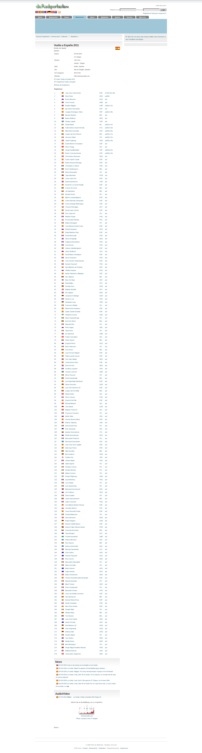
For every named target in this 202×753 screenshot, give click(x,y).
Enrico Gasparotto (71, 587)
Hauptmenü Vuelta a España (65, 82)
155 (55, 581)
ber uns (142, 17)
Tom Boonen (69, 616)
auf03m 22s (109, 153)
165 (55, 612)
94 (55, 387)
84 (55, 356)
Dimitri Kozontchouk (71, 435)
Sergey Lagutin (69, 121)
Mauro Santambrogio (71, 318)
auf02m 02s (109, 131)
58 (55, 273)
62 (55, 286)
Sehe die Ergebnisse (63, 85)
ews (92, 17)
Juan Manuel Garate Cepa (73, 226)
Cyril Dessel (68, 245)
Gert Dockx (68, 350)
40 (55, 216)
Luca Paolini (68, 483)
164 (55, 609)
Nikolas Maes (69, 612)
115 (55, 454)
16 (55, 140)
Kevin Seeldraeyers (71, 169)
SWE (101, 372)
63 (55, 289)
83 (55, 353)
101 (55, 410)
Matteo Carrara (69, 473)
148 (55, 559)
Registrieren (147, 13)
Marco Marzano (70, 346)
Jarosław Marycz (70, 508)
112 (55, 445)
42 (55, 223)
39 (55, 213)
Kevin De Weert (70, 321)
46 (55, 235)
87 (55, 365)
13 (55, 131)
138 (55, 527)
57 (55, 270)
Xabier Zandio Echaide (72, 311)
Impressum (124, 748)
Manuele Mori (69, 324)
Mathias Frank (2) (70, 410)
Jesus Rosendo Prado (72, 511)
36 (55, 204)
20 (55, 153)
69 (55, 308)
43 (55, 226)
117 (55, 460)
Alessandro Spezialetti (72, 562)
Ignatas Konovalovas (71, 432)
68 (55, 305)
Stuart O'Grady (69, 622)
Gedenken (102, 748)
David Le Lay (69, 299)
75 (55, 327)
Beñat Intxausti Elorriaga (72, 162)
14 (55, 134)
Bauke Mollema (69, 118)
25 (55, 169)
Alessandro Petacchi (71, 438)
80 (55, 343)
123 (55, 479)
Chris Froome (69, 102)
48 (55, 242)
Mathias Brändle (70, 289)
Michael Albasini (70, 403)
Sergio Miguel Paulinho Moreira (75, 647)
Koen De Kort (69, 365)
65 (55, 296)
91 (55, 378)
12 (55, 128)
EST (100, 429)
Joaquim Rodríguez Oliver (73, 112)
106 (55, 426)
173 (55, 638)
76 (55, 330)
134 (55, 514)
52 (55, 254)
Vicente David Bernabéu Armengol (76, 578)
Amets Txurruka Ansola (72, 153)
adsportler (53, 17)
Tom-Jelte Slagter (70, 359)
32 (55, 191)
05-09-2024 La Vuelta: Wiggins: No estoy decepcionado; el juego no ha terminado (86, 671)
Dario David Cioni (70, 426)
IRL (100, 124)
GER (101, 286)
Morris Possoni (69, 375)
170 (55, 628)
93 (55, 384)
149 (55, 562)
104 (55, 419)
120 (55, 470)
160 (55, 597)
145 (55, 549)
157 (55, 587)
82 (55, 350)
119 (55, 467)
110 (55, 438)
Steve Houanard (70, 258)
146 (55, 552)
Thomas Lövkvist (70, 372)
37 (55, 207)
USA (101, 422)
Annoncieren (93, 748)
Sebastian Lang (70, 302)
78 (55, 337)
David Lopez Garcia (71, 210)
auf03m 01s (109, 150)
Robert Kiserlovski (71, 181)
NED (101, 96)
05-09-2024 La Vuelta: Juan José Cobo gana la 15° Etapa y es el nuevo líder (84, 680)
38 (55, 210)
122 (55, 476)
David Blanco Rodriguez (72, 254)
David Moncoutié (70, 235)
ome (40, 17)
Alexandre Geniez (70, 590)
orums (129, 17)
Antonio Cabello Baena (72, 524)
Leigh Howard (69, 571)
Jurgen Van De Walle (71, 391)
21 (55, 156)
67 (55, 302)
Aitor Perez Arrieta (70, 606)
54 (55, 261)
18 (55, 147)
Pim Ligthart (68, 292)
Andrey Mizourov (70, 540)
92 (55, 381)
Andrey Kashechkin (71, 546)
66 (55, 299)
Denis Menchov (70, 99)
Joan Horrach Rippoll (71, 353)
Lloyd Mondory (69, 479)
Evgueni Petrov (69, 343)
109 (55, 435)
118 (55, 464)
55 (55, 264)
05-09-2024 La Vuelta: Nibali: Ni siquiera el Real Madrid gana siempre (82, 668)
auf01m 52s (109, 128)
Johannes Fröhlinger (71, 296)
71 (55, 315)
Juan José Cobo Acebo (72, 93)
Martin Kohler (69, 394)
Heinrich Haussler (70, 555)
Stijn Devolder (69, 451)
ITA (100, 137)
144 (55, 546)
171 (55, 632)
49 (55, 245)
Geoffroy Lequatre (71, 368)
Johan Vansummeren (71, 498)
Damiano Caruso (70, 467)
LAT (100, 549)
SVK (100, 327)
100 (55, 406)
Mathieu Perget (69, 216)
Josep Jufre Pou (70, 178)
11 (55, 124)
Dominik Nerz (69, 286)
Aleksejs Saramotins (71, 549)
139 (55, 530)
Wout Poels (68, 96)
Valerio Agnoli (69, 464)
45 (55, 232)
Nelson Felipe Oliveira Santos (74, 527)
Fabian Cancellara (70, 337)
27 (55, 175)
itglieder (104, 17)
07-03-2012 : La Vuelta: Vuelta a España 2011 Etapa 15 (80, 697)
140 (55, 533)
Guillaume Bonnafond (71, 242)
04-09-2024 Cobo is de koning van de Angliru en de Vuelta (78, 665)
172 (55, 635)
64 (55, 292)
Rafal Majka (68, 283)
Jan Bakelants (69, 191)
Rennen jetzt (55, 36)
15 (55, 137)
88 (55, 368)
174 (55, 641)
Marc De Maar (69, 280)
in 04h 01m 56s (110, 93)
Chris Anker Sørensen (72, 156)
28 (55, 178)
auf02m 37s (109, 137)
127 (55, 492)
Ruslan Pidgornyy (70, 476)
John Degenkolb (70, 628)
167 (55, 619)
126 (55, 489)
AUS (101, 552)
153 (55, 574)
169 (55, 625)
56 (55, 267)
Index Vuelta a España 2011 (65, 79)
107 (55, 429)
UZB (101, 121)
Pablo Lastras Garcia (71, 356)
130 (55, 502)
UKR (101, 315)
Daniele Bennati (70, 470)
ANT (101, 280)
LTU (100, 432)
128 (55, 495)
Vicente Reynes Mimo (72, 419)
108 (55, 432)
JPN (100, 457)
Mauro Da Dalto (70, 565)
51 (55, 251)
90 (55, 375)
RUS (101, 99)
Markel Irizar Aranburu (72, 308)
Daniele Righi (69, 609)
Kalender (64, 36)
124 (55, 483)
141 (55, 536)
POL (101, 220)
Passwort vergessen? (159, 13)
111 (55, 441)
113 (55, 448)
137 (55, 524)
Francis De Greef (70, 188)
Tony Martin (68, 406)
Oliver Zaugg (69, 147)
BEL (100, 115)
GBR (101, 102)
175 (55, 644)
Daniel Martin (69, 124)
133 (55, 511)
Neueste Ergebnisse (43, 36)
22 (55, 159)
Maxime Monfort (70, 115)
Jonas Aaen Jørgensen (72, 654)
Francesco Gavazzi (71, 413)
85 (55, 359)
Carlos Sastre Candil (71, 159)
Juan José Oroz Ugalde (72, 445)
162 (55, 603)
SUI (100, 147)
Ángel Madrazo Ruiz (71, 232)
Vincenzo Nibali (69, 137)
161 (55, 600)
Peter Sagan (69, 327)
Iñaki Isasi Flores (70, 448)
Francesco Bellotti (70, 305)
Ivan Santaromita (70, 486)
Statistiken (74, 36)
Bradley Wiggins (70, 105)
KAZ (100, 441)
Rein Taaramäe (69, 429)
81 (55, 346)
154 (55, 578)
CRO (101, 181)
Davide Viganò (69, 635)
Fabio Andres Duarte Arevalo (74, 128)
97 (55, 397)
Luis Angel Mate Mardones (73, 381)
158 (55, 590)
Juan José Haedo (70, 619)
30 (55, 185)
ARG (101, 619)
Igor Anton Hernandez (72, 109)
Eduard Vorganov (70, 229)
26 (55, 172)
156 (55, 584)
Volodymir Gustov (70, 315)
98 (55, 400)
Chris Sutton (69, 552)
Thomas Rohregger (71, 207)
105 (55, 422)
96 (55, 394)
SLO (101, 251)
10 (55, 121)
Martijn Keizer (69, 641)
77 (55, 334)
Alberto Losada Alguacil (72, 197)
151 (55, 568)
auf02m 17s (109, 134)
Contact (85, 748)
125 (55, 486)
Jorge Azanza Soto (71, 362)
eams (66, 17)
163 (55, 606)
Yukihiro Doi (68, 457)
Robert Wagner (69, 521)
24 (55, 166)
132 (55, 508)
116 (55, 457)
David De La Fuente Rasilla (73, 185)
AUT (101, 207)
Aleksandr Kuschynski (72, 489)
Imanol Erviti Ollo (70, 400)
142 (55, 540)
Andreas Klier (69, 632)
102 (55, 413)
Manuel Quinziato (70, 581)
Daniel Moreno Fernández (73, 144)
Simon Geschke (70, 384)
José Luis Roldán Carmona (73, 593)
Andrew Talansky (70, 422)
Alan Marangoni (69, 644)
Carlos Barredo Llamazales (73, 200)
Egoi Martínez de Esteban (73, 267)
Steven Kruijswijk (70, 239)
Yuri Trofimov (69, 492)
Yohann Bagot (69, 460)
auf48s (107, 96)
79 (55, 340)
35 (55, 200)
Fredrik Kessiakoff (71, 536)
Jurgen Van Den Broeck (72, 134)
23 (55, 162)
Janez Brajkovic (70, 251)
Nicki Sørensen (70, 517)
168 (55, 622)
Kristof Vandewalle (70, 378)
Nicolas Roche (69, 194)
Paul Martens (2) (70, 625)
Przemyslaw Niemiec (71, 220)
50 (55, 248)
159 (55, 593)
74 (55, 324)
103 (55, 416)
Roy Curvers (69, 559)
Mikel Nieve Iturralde (71, 131)
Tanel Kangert (69, 533)
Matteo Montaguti (70, 223)
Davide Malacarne (70, 514)
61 (55, 283)
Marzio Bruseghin (70, 172)
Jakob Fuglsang (70, 140)
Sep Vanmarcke (70, 597)
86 (55, 362)
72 (55, 318)
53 (55, 258)
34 (55, 197)
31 (55, 188)
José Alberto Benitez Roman (74, 505)
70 (55, 311)
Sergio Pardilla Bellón (71, 150)
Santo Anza (68, 330)
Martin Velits (68, 416)
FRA (101, 166)
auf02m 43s (109, 140)
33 (55, 194)
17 (55, 144)
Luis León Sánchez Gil (72, 387)
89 (55, 372)
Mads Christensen (71, 574)
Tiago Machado (70, 175)
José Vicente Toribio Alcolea (74, 261)
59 (55, 277)
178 (55, 654)
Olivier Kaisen (69, 340)
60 (55, 280)
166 (55, 616)
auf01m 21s (109, 105)
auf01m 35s (109, 112)
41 (55, 220)
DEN (101, 140)
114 (55, 451)
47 (55, 239)
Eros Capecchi (69, 213)
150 (55, 565)
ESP (100, 93)
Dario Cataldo (69, 495)
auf (106, 99)
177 (55, 651)
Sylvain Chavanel (70, 264)
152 (55, 571)
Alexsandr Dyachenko (72, 441)
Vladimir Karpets (70, 270)
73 (55, 321)
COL (101, 128)
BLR (100, 489)
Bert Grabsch (69, 454)
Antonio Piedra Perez (71, 600)
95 (55, 391)
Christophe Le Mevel (71, 166)
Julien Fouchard (70, 502)
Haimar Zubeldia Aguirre (72, 248)
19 (55, 150)
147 (55, 555)
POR (101, 175)
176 (55, 647)
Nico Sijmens (69, 277)
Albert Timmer (69, 584)
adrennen (80, 17)
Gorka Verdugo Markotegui (73, 204)
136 (55, 521)
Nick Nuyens (69, 543)
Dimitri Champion (70, 603)
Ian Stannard (69, 334)
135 (55, 517)
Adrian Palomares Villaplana (74, 273)
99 (55, 403)
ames (117, 17)
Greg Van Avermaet (71, 530)
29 (55, 181)
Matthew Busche (70, 651)
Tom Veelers (69, 638)
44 (55, 229)
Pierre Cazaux (69, 397)
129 (55, 498)
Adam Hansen (69, 568)
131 (55, 505)
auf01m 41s (109, 124)
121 (55, 473)
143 (55, 543)
